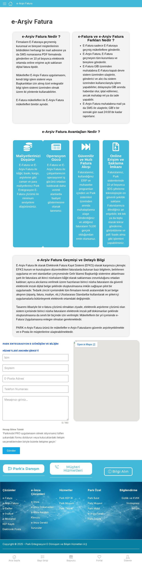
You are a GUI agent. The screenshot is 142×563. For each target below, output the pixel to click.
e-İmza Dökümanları (42, 507)
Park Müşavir (66, 503)
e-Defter (7, 508)
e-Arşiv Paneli (96, 513)
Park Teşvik (66, 508)
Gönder (11, 450)
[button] (23, 468)
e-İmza (35, 501)
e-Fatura (7, 498)
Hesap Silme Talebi (13, 429)
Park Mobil (94, 508)
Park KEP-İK (66, 498)
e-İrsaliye (8, 513)
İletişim (135, 508)
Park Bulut (93, 498)
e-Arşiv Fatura (11, 503)
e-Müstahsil (9, 518)
